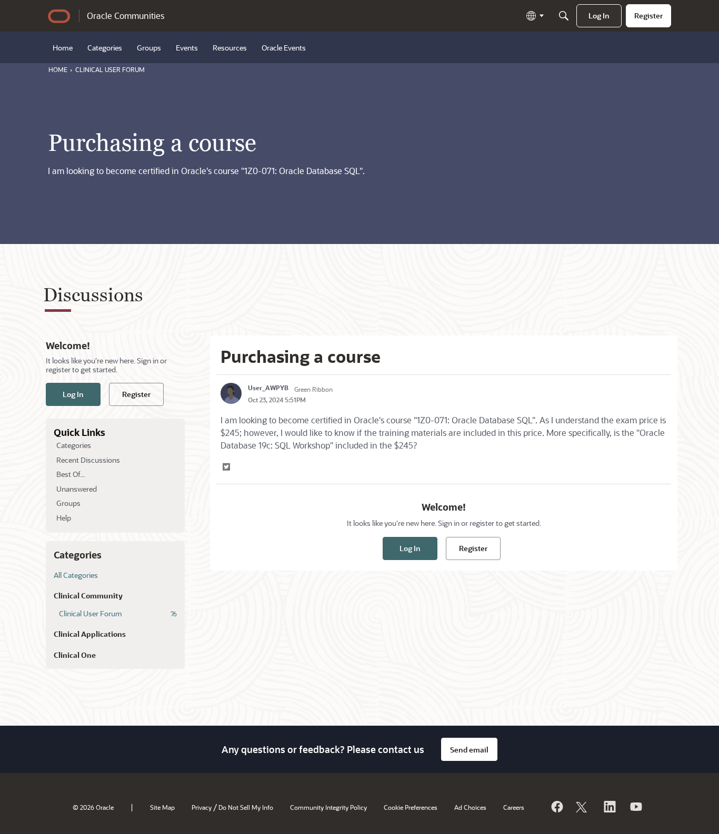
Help (63, 518)
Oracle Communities (125, 15)
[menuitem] (599, 15)
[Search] (563, 15)
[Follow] (583, 806)
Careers (513, 807)
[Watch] (635, 806)
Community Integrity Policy (328, 807)
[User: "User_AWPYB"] (231, 393)
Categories (73, 445)
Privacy (202, 807)
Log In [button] (73, 394)
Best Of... (70, 474)
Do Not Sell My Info (245, 807)
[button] (227, 467)
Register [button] (136, 394)
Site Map (162, 807)
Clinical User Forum (118, 613)
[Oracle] (556, 806)
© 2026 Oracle (93, 807)
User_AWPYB (268, 387)
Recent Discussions (88, 460)
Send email (469, 750)
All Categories (76, 575)
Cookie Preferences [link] (410, 807)
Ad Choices (470, 807)
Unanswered (76, 489)
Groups (68, 503)
